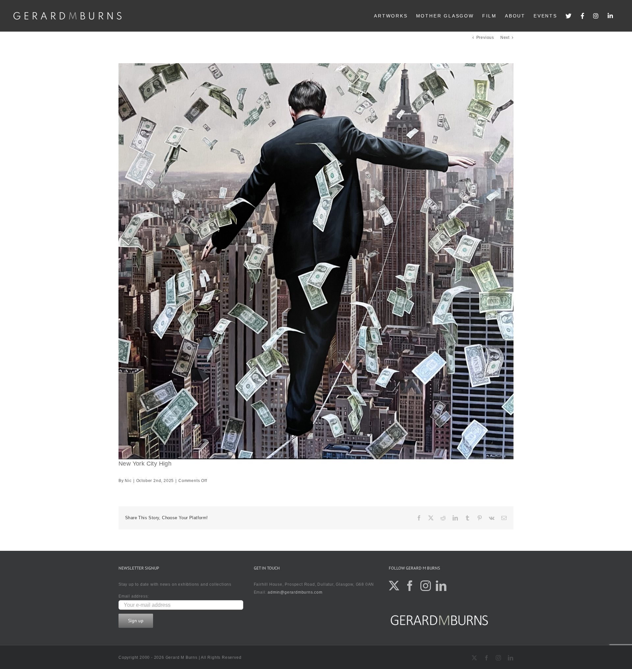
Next (505, 37)
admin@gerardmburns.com (295, 592)
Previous (485, 37)
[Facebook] (583, 16)
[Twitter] (569, 16)
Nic (128, 480)
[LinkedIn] (611, 16)
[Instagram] (596, 16)
